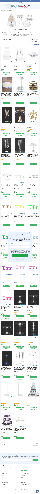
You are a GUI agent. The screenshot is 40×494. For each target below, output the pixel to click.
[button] (37, 491)
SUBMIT (20, 255)
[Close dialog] (30, 233)
